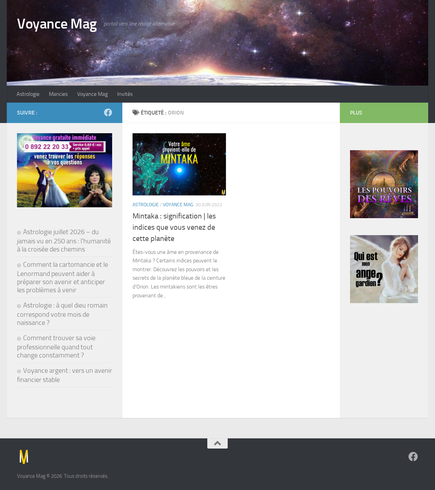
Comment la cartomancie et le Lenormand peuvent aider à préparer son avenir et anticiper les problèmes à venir (62, 277)
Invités (125, 94)
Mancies (58, 94)
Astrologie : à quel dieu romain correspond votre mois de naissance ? (62, 314)
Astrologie (28, 94)
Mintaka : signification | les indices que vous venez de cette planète (174, 227)
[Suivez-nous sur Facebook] (108, 112)
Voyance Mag (57, 23)
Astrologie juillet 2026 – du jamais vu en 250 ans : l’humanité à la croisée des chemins (64, 240)
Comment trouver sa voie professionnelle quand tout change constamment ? (56, 346)
